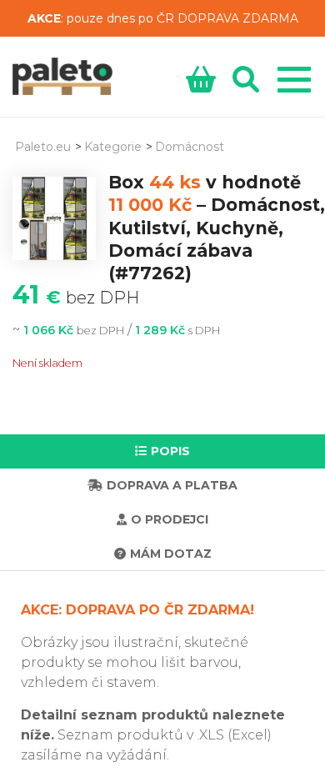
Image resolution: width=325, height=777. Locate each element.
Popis (170, 451)
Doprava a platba (172, 485)
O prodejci (169, 519)
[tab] (162, 451)
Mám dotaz (171, 553)
